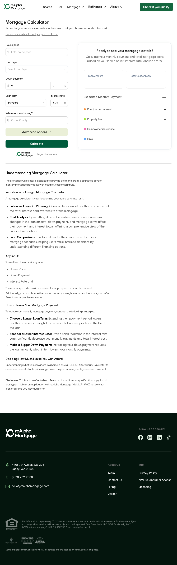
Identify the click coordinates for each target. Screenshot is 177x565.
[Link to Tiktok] (168, 437)
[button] (75, 6)
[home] (14, 7)
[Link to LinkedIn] (159, 437)
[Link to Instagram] (150, 437)
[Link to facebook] (140, 437)
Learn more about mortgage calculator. (32, 34)
